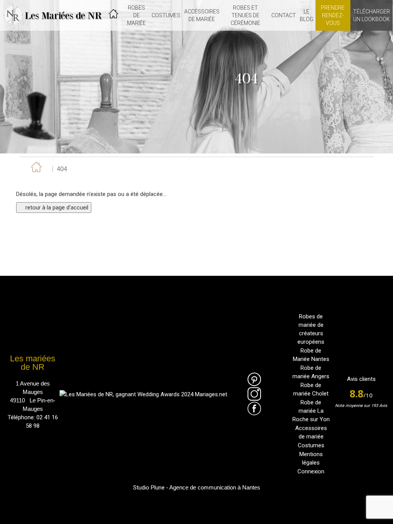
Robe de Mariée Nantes (311, 355)
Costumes (311, 445)
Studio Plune (149, 487)
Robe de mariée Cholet (311, 389)
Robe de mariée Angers (310, 372)
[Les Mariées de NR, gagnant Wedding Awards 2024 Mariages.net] (143, 394)
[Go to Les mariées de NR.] (35, 169)
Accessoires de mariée (311, 432)
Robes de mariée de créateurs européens (310, 329)
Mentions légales (311, 458)
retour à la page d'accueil (56, 207)
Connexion (310, 471)
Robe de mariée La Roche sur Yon (311, 411)
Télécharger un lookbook (371, 15)
